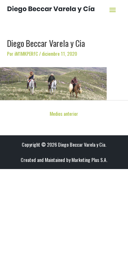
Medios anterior (64, 113)
